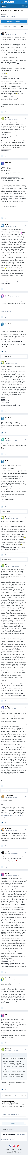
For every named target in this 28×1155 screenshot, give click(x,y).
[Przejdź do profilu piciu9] (2, 439)
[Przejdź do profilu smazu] (2, 1015)
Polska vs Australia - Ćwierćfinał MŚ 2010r (11, 341)
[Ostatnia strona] (26, 27)
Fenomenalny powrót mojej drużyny (10, 177)
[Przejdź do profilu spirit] (2, 565)
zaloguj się (7, 1106)
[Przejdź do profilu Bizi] (2, 33)
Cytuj (6, 111)
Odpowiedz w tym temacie (14, 21)
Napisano (11, 34)
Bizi (5, 14)
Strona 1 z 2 (16, 26)
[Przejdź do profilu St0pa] (2, 874)
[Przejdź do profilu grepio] (2, 461)
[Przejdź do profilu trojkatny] (2, 324)
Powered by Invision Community (14, 1152)
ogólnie (3, 399)
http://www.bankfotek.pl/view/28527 (10, 63)
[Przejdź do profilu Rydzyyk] (2, 707)
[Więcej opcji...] (25, 34)
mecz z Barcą (4, 134)
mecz (2, 501)
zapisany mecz (5, 137)
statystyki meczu (5, 400)
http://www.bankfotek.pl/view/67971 (14, 693)
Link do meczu (4, 213)
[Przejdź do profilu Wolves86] (2, 829)
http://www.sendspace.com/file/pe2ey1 (10, 405)
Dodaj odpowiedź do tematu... (12, 1114)
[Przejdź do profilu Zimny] (2, 852)
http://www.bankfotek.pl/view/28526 (10, 78)
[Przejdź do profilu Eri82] (2, 225)
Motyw (14, 1149)
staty (2, 546)
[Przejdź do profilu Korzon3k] (2, 1049)
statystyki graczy (5, 402)
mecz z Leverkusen (6, 149)
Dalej (22, 26)
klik (2, 308)
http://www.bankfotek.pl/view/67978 (16, 695)
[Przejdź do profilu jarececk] (2, 163)
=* (1, 780)
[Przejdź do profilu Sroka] (2, 296)
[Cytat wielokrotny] (2, 112)
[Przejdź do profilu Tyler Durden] (2, 796)
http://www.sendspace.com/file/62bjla (10, 547)
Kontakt (20, 1149)
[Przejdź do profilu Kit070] (2, 118)
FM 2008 (13, 16)
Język (8, 1149)
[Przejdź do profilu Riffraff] (2, 979)
